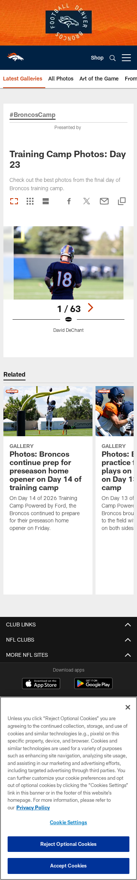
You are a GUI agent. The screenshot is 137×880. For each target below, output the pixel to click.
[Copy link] (121, 202)
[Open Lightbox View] (68, 284)
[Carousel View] (14, 202)
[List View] (45, 202)
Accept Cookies (68, 866)
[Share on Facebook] (69, 205)
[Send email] (104, 205)
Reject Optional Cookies (68, 844)
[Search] (113, 58)
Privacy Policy (33, 807)
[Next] (90, 307)
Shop (97, 57)
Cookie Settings (68, 822)
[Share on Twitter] (86, 205)
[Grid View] (30, 202)
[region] (68, 788)
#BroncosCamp (33, 115)
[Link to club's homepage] (15, 55)
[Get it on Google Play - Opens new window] (93, 687)
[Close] (127, 707)
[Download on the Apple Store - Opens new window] (41, 684)
